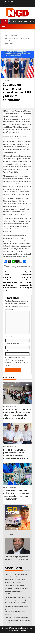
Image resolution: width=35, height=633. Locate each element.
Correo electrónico (12, 344)
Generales (13, 406)
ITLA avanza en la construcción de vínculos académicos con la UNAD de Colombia (17, 620)
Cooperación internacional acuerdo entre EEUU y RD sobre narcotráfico (17, 267)
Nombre (8, 337)
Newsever (12, 631)
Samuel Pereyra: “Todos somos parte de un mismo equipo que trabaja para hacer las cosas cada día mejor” (17, 599)
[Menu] (3, 26)
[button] (3, 26)
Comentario (9, 309)
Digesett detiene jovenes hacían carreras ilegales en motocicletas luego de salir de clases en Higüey (25, 280)
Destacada (6, 80)
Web (7, 351)
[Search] (32, 26)
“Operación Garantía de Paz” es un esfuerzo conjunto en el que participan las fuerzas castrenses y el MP (10, 281)
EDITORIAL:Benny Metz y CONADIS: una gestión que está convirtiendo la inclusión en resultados (17, 559)
